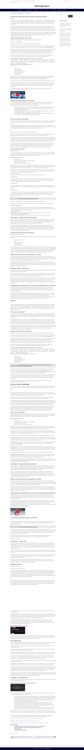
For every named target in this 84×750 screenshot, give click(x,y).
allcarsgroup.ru (42, 6)
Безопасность (20, 10)
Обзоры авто (46, 10)
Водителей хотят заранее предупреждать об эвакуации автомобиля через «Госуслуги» (65, 39)
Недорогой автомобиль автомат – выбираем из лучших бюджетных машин (27, 727)
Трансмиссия (16, 733)
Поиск (61, 14)
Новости (41, 10)
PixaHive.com (48, 748)
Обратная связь (13, 2)
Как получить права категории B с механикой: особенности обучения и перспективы (66, 30)
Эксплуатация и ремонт (62, 10)
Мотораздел (35, 10)
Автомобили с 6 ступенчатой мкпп (20, 729)
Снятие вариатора (17, 728)
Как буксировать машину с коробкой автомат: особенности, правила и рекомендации (29, 726)
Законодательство (28, 10)
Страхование (53, 10)
